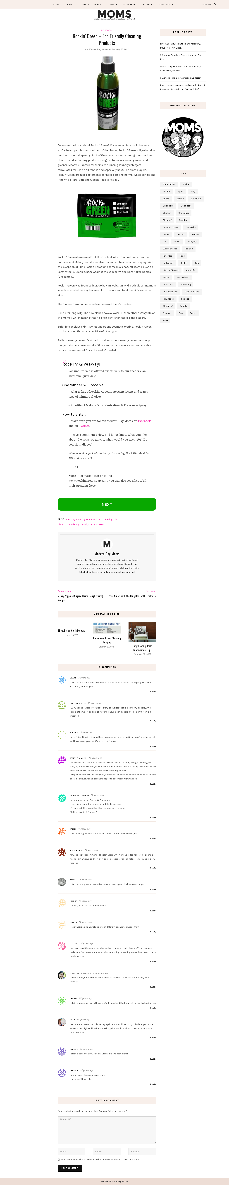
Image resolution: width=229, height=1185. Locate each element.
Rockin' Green (97, 524)
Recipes (147, 4)
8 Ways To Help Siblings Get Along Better (180, 78)
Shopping (168, 306)
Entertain (128, 4)
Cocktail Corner (171, 227)
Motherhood (183, 277)
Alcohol (166, 191)
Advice (186, 184)
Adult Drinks (169, 184)
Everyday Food (170, 248)
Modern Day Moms (98, 49)
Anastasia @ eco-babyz (82, 973)
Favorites (167, 256)
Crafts (166, 234)
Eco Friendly (73, 524)
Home (56, 4)
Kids (196, 263)
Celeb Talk (186, 205)
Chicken (167, 213)
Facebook (144, 421)
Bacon (166, 198)
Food (182, 256)
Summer (167, 313)
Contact (165, 4)
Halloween (168, 263)
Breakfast (196, 198)
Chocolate (183, 213)
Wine (165, 320)
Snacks (184, 306)
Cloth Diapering (104, 519)
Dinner (195, 234)
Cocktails (191, 227)
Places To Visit (192, 291)
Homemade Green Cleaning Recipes (107, 640)
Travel (193, 313)
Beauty (98, 4)
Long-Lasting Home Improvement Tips (142, 648)
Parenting (186, 284)
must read (168, 284)
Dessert (181, 234)
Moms (166, 277)
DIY (84, 4)
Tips (181, 313)
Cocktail (183, 220)
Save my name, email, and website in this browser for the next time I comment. (99, 1159)
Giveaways (107, 30)
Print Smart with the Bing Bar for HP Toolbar (131, 596)
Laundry (84, 524)
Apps (180, 191)
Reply (153, 691)
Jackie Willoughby (79, 795)
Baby (193, 191)
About (71, 4)
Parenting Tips (170, 291)
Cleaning (70, 519)
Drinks (176, 241)
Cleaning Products (85, 519)
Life (112, 4)
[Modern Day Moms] (114, 14)
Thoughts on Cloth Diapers (71, 630)
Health (183, 263)
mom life (190, 270)
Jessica (73, 901)
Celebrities (168, 205)
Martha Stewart (171, 270)
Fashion (189, 248)
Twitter (84, 425)
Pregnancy (168, 299)
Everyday (192, 241)
